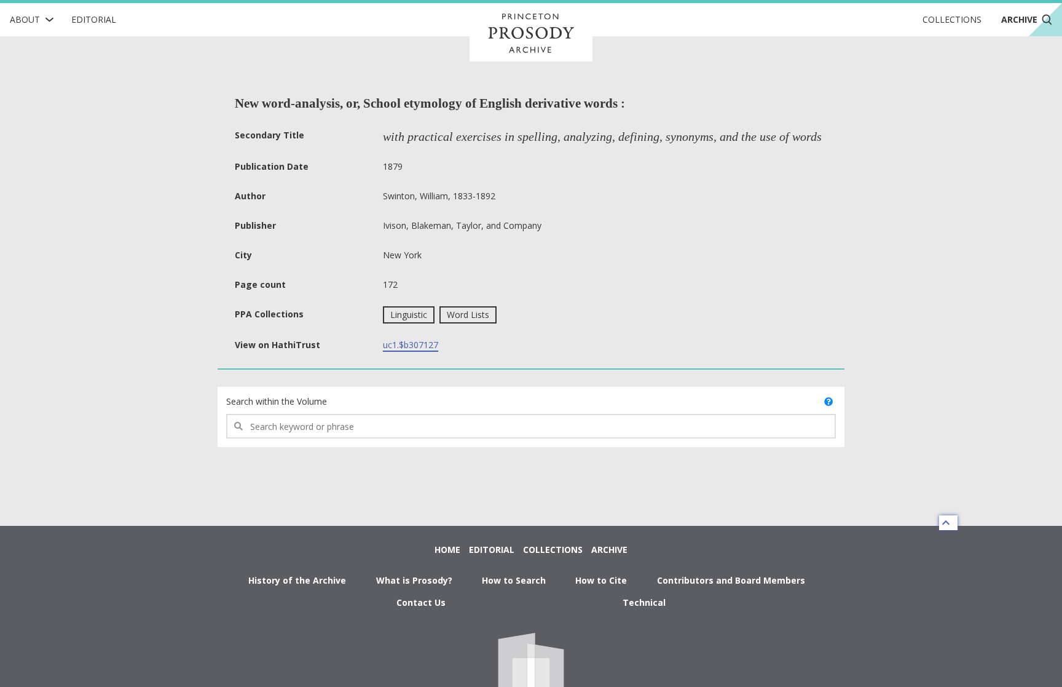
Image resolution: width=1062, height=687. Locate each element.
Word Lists (468, 314)
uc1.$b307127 (410, 345)
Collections (951, 19)
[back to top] (948, 522)
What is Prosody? (414, 580)
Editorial (93, 19)
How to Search (514, 580)
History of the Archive (297, 580)
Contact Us (421, 602)
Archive (609, 549)
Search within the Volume (276, 401)
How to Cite (601, 580)
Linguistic (408, 314)
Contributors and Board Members (731, 580)
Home (447, 549)
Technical (644, 602)
